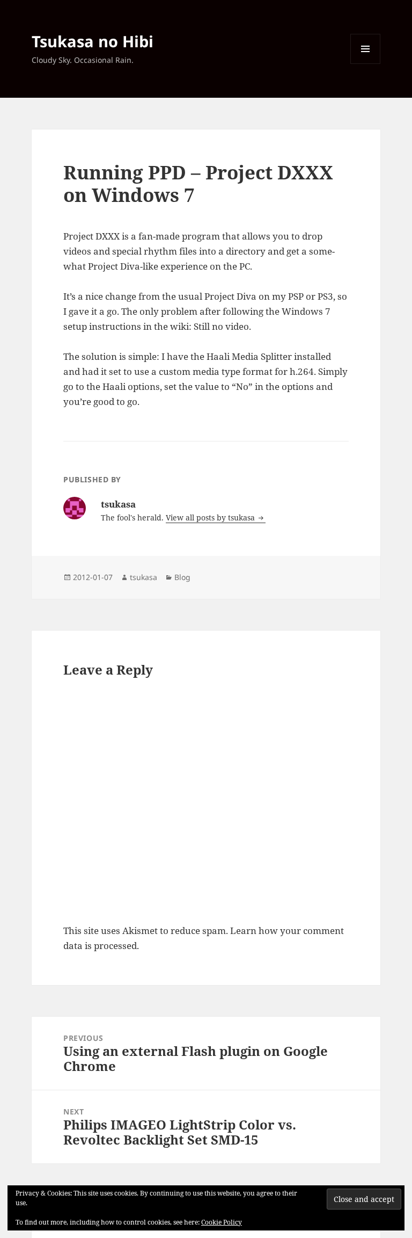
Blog (182, 577)
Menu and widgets (365, 63)
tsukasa (143, 577)
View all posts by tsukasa (211, 517)
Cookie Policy (221, 1222)
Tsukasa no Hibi (92, 41)
